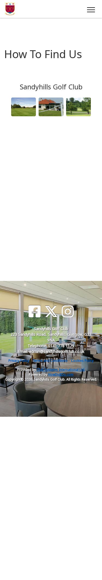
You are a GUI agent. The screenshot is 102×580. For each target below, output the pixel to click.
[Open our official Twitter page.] (51, 311)
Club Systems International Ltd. (61, 369)
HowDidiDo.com (60, 374)
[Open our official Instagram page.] (68, 311)
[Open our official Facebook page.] (35, 311)
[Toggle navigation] (91, 9)
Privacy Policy (18, 360)
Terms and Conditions (50, 360)
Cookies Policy (82, 360)
